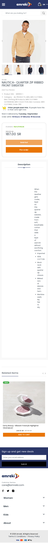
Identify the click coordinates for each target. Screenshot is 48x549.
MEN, (28, 97)
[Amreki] (24, 4)
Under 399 (17, 104)
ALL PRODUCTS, (20, 97)
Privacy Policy (34, 536)
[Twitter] (8, 491)
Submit (24, 464)
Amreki (4, 80)
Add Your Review (8, 90)
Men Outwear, (35, 102)
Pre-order (24, 150)
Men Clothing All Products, (14, 99)
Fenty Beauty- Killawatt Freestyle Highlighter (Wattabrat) (21, 426)
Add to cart (24, 435)
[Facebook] (3, 491)
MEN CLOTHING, (36, 97)
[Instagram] (13, 491)
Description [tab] (24, 164)
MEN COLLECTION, (22, 102)
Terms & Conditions (17, 536)
